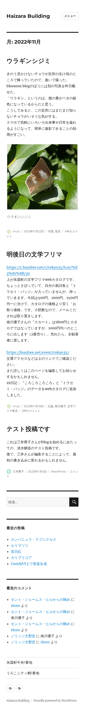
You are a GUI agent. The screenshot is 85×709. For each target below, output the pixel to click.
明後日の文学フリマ (34, 254)
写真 (51, 231)
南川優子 (60, 406)
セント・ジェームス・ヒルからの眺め (40, 599)
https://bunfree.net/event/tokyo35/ (38, 352)
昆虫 (58, 231)
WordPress (58, 471)
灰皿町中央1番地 (19, 662)
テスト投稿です (28, 429)
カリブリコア (21, 557)
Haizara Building (28, 16)
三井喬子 (18, 471)
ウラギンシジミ (29, 60)
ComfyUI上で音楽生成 (29, 563)
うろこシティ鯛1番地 (23, 673)
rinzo (16, 231)
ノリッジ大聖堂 (23, 636)
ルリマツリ (19, 545)
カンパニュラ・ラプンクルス (33, 539)
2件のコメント (31, 410)
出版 (50, 406)
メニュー (70, 16)
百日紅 (16, 551)
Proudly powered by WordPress (55, 700)
